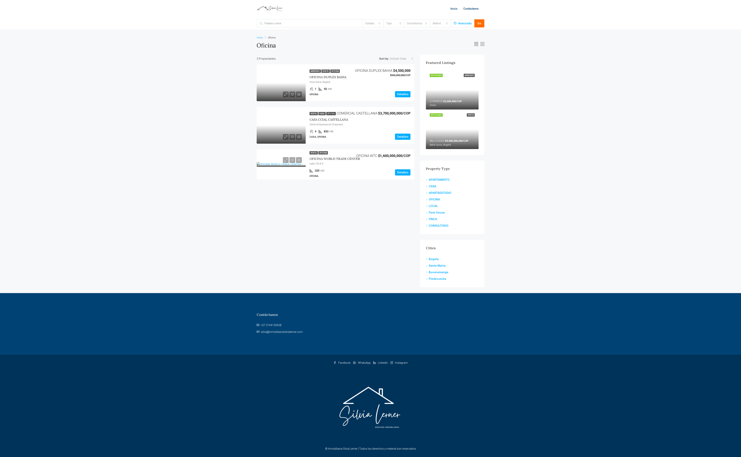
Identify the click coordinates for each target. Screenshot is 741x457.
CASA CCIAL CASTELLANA (329, 119)
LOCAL (433, 206)
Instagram (401, 362)
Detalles (402, 94)
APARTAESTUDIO (440, 193)
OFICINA (434, 199)
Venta (325, 71)
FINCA (433, 219)
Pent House (437, 212)
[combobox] (373, 23)
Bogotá (434, 259)
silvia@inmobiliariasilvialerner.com (282, 331)
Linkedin (382, 362)
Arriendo (315, 71)
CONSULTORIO (438, 225)
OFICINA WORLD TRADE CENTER (335, 159)
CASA (432, 186)
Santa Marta (437, 265)
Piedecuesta (437, 279)
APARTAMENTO (439, 179)
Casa (322, 114)
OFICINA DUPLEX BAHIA (328, 77)
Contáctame (471, 8)
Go (479, 23)
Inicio (454, 8)
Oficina (335, 71)
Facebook (344, 362)
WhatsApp (364, 362)
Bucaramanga (438, 272)
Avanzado (464, 23)
